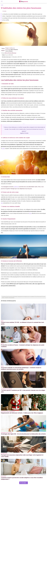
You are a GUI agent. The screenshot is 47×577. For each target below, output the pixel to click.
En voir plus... (23, 482)
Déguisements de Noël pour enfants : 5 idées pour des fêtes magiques (22, 413)
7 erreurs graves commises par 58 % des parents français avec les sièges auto (23, 391)
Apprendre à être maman (6, 388)
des (2, 203)
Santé (2, 343)
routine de (16, 186)
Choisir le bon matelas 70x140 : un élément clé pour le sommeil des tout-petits (22, 323)
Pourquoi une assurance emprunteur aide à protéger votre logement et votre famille (22, 455)
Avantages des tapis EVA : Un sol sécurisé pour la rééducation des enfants (23, 434)
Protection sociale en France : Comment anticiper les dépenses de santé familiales (22, 345)
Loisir (2, 5)
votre (3, 148)
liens (30, 213)
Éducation (3, 476)
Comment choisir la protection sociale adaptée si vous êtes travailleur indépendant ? (22, 478)
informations (4, 453)
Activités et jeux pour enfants (8, 411)
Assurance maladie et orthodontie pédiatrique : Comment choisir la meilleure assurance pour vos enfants (21, 368)
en (35, 119)
